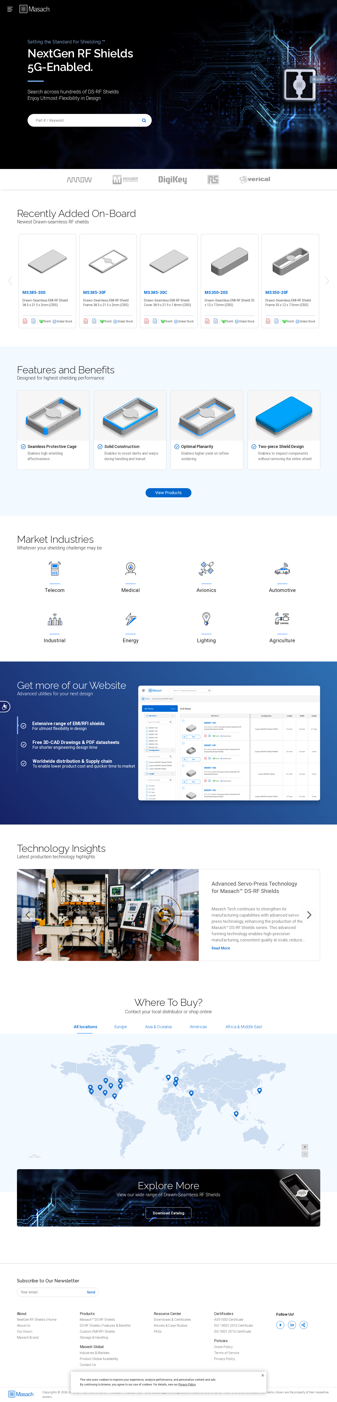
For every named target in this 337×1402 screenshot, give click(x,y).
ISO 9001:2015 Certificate (232, 1331)
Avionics (206, 590)
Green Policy (223, 1347)
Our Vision (24, 1331)
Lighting (206, 640)
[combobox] (90, 120)
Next (327, 281)
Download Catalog (168, 1213)
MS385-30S (34, 292)
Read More (221, 948)
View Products (168, 492)
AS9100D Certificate (228, 1319)
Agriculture (282, 640)
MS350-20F (276, 292)
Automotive (282, 590)
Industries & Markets (95, 1353)
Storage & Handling (94, 1337)
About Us (23, 1325)
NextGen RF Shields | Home (37, 1319)
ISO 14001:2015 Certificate (233, 1325)
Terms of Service (226, 1353)
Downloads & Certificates (172, 1319)
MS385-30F (94, 292)
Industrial (55, 640)
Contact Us (88, 1365)
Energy (130, 640)
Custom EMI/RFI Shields (97, 1331)
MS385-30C (155, 292)
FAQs (158, 1331)
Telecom (55, 590)
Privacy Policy (224, 1359)
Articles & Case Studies (171, 1325)
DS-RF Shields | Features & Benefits (105, 1325)
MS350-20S (216, 292)
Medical (130, 590)
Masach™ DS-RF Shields (97, 1319)
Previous (10, 281)
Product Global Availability (99, 1359)
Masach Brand (28, 1337)
